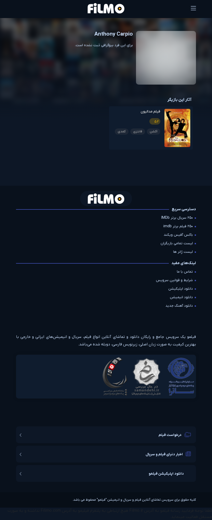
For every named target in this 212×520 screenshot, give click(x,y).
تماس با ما (185, 271)
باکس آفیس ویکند (178, 234)
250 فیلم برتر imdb (178, 226)
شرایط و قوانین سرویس (174, 280)
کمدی (122, 131)
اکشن (153, 131)
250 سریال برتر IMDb (177, 217)
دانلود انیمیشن (181, 297)
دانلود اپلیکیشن (180, 288)
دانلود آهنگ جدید (179, 305)
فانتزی (137, 131)
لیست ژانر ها (183, 251)
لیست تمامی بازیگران (177, 243)
